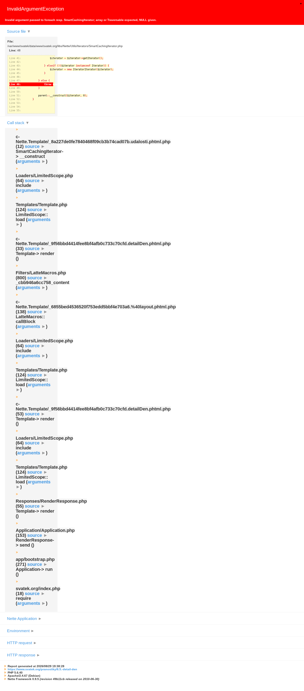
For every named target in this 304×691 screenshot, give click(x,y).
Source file (19, 31)
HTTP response (23, 655)
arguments (31, 161)
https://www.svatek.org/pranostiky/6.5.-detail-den (42, 669)
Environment (21, 631)
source (35, 146)
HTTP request (22, 643)
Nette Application (24, 618)
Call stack (18, 123)
